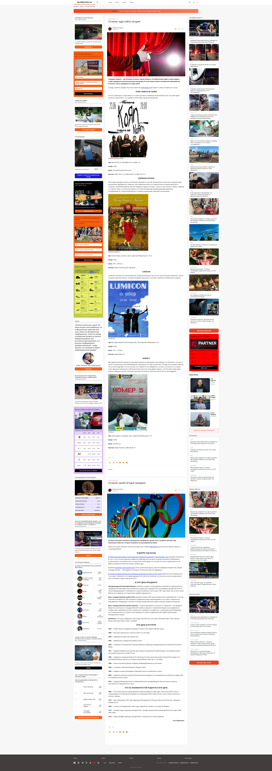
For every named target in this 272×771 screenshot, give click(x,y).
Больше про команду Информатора (204, 430)
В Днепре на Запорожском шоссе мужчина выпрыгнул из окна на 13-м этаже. (135, 574)
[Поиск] (197, 2)
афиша (110, 469)
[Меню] (97, 2)
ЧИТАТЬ (88, 668)
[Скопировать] (182, 28)
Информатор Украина (173, 762)
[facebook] (74, 763)
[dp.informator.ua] (84, 2)
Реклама (132, 2)
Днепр (110, 2)
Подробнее (88, 369)
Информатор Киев (184, 762)
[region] (88, 173)
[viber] (86, 763)
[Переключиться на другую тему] (193, 2)
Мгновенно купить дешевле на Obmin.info (204, 367)
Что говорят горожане (88, 129)
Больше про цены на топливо (88, 470)
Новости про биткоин (88, 514)
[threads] (98, 763)
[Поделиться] (179, 28)
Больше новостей (204, 331)
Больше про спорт (204, 663)
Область (117, 2)
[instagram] (78, 763)
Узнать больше (88, 211)
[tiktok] (90, 763)
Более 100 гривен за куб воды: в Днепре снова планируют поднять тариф (140, 11)
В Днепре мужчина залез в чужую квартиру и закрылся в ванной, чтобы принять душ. (138, 557)
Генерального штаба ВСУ (91, 315)
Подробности (88, 47)
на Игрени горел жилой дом (125, 568)
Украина (124, 2)
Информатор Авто (194, 762)
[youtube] (94, 763)
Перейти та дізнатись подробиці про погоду (88, 176)
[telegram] (82, 763)
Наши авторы (112, 762)
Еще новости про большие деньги (88, 717)
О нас (105, 762)
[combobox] (98, 169)
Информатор (145, 88)
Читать (88, 555)
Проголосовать (88, 93)
